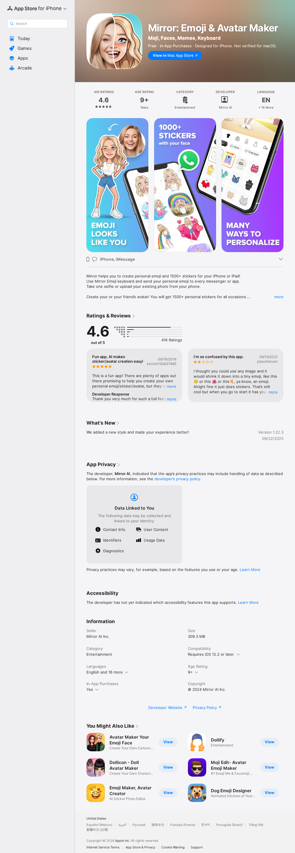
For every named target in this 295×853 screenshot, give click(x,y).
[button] (37, 38)
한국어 (205, 824)
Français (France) (182, 824)
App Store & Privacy (140, 847)
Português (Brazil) (229, 824)
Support (197, 847)
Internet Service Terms (103, 847)
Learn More (250, 569)
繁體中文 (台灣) (97, 829)
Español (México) (99, 824)
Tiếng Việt (256, 824)
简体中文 (158, 824)
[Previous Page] (81, 100)
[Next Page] (289, 100)
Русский (139, 824)
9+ (190, 672)
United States (96, 818)
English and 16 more (104, 672)
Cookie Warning (173, 847)
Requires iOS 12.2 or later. (211, 654)
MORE (171, 386)
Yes (89, 689)
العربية (122, 824)
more (278, 296)
